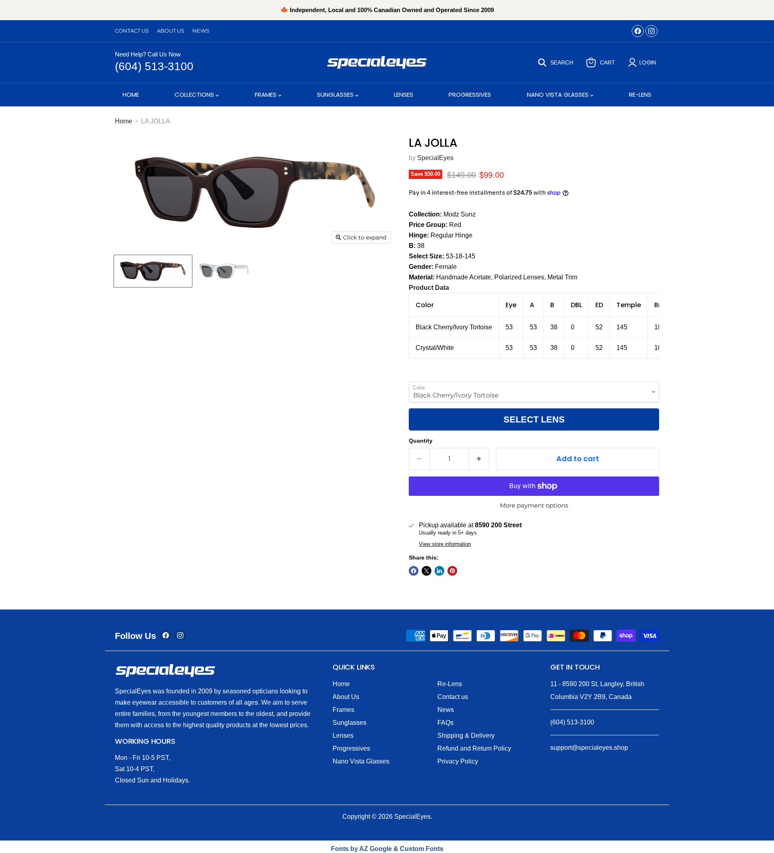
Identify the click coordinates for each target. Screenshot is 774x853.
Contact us (452, 696)
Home (131, 94)
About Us (170, 31)
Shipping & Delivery (466, 735)
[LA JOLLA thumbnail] (153, 271)
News (200, 31)
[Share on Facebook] (413, 571)
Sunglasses (336, 94)
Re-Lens (640, 94)
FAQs (445, 722)
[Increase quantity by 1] (479, 459)
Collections (195, 94)
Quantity (421, 440)
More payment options (534, 505)
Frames (266, 94)
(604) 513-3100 (154, 66)
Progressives (470, 94)
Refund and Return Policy (474, 748)
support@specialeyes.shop (589, 747)
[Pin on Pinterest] (452, 571)
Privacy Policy (457, 761)
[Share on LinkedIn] (439, 571)
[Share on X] (426, 571)
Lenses (403, 94)
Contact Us (132, 31)
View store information (445, 544)
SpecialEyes (435, 157)
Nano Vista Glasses (558, 94)
